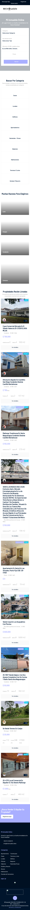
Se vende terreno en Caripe (12, 728)
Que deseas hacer (7, 38)
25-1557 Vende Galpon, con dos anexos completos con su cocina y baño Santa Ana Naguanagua (15, 677)
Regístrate (23, 1)
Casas (2, 856)
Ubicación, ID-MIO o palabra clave (11, 46)
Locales (3, 858)
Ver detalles (15, 347)
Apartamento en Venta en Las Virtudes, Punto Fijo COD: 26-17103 (13, 570)
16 (26, 374)
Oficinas (3, 861)
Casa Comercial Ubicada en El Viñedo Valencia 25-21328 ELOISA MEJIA (15, 328)
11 (26, 481)
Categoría (5, 30)
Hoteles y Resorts (5, 866)
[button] (27, 54)
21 (26, 321)
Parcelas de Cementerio (7, 874)
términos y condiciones (15, 907)
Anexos (3, 869)
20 (26, 616)
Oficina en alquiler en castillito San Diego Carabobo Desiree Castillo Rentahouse (14, 382)
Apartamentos (5, 853)
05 (26, 723)
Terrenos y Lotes (14, 856)
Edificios (12, 858)
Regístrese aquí (7, 816)
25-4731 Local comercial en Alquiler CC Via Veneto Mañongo (14, 781)
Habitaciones (4, 871)
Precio (14, 54)
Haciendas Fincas (14, 864)
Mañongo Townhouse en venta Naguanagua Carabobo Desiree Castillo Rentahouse (14, 435)
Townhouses (13, 853)
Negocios (12, 861)
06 (26, 563)
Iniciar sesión (14, 3)
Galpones (3, 864)
